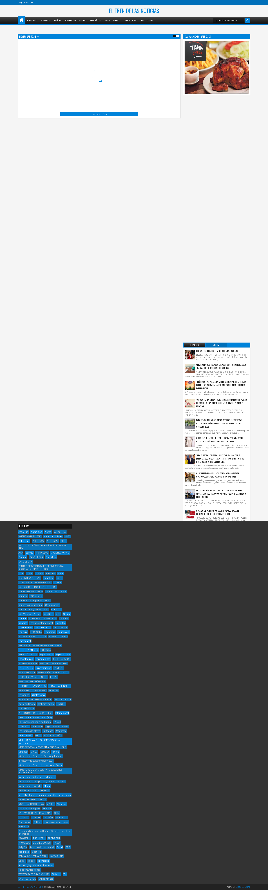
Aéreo (48, 532)
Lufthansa (48, 731)
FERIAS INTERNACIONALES (32, 686)
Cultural (22, 618)
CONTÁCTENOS (147, 20)
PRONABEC (24, 842)
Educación (63, 632)
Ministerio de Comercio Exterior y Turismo (40, 756)
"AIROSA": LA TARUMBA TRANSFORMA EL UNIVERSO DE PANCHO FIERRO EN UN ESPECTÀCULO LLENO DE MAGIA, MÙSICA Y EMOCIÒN (222, 403)
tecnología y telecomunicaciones (36, 865)
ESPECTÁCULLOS (27, 654)
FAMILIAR (58, 668)
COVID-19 (48, 614)
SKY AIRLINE (56, 856)
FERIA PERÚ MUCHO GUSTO (32, 677)
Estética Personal (27, 663)
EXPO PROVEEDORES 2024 (53, 663)
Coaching (49, 578)
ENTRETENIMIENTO (28, 650)
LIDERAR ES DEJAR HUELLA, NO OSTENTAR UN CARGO (217, 350)
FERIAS (54, 677)
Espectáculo (95, 20)
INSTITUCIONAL (26, 708)
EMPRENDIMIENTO (58, 636)
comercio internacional (30, 591)
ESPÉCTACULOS (61, 659)
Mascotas (61, 731)
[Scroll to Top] (263, 885)
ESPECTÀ (46, 650)
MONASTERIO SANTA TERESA (33, 790)
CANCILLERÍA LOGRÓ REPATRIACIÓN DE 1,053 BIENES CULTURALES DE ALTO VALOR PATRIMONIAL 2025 (217, 475)
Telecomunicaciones (29, 869)
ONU (56, 813)
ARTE (63, 541)
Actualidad (46, 20)
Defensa (63, 618)
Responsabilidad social (42, 847)
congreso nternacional (30, 605)
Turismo (56, 874)
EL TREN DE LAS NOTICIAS (134, 11)
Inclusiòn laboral (26, 704)
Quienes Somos (131, 20)
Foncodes (23, 695)
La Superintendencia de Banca (34, 722)
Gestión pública (62, 699)
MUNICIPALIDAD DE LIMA (31, 804)
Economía (50, 632)
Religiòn (22, 847)
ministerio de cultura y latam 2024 (36, 760)
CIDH (21, 573)
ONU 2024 (23, 817)
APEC (68, 536)
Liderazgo (37, 726)
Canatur (22, 557)
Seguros (36, 851)
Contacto (56, 609)
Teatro (31, 860)
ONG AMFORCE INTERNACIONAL (34, 813)
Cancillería (51, 557)
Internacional (62, 713)
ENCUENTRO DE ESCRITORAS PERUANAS (39, 645)
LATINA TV (23, 726)
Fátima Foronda (26, 672)
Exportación (70, 20)
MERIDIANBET (32, 20)
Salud (107, 20)
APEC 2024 (24, 541)
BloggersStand (243, 887)
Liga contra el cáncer (57, 726)
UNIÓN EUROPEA (27, 878)
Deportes (117, 20)
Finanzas (53, 690)
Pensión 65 (61, 817)
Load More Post (99, 114)
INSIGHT (61, 704)
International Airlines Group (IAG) (35, 717)
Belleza (29, 552)
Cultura (82, 20)
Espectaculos (63, 654)
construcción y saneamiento (33, 609)
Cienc (30, 573)
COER (59, 578)
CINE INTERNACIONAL (29, 578)
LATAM (57, 722)
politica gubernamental (56, 822)
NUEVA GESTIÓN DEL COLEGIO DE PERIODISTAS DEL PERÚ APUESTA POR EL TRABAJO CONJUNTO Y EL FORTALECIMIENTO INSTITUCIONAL (221, 493)
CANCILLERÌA (25, 561)
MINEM (34, 751)
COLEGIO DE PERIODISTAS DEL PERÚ (37, 587)
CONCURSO (36, 596)
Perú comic (24, 822)
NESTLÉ (47, 808)
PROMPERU (24, 838)
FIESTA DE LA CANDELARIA (32, 690)
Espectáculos (25, 659)
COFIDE (58, 582)
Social (21, 860)
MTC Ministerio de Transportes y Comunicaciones (44, 795)
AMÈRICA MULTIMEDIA (29, 536)
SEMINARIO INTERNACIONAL (32, 856)
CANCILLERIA (36, 557)
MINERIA (44, 751)
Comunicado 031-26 (56, 591)
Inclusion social (46, 704)
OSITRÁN (48, 817)
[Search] (247, 20)
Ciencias (50, 573)
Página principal (26, 2)
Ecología (22, 632)
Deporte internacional (41, 623)
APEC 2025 (38, 541)
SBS (68, 847)
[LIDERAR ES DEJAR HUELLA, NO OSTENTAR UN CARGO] (190, 354)
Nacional (61, 804)
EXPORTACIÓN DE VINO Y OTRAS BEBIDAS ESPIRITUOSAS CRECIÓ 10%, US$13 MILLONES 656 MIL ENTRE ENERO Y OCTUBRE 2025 (219, 423)
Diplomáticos (60, 627)
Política (57, 20)
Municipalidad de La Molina (32, 799)
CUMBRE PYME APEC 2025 (42, 618)
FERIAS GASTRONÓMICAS (31, 681)
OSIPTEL (36, 817)
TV (64, 874)
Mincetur (23, 751)
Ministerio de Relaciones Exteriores (36, 777)
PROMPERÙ (54, 838)
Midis (38, 735)
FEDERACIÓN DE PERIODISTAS (53, 672)
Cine (60, 573)
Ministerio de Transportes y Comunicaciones (41, 781)
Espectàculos (43, 659)
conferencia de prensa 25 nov (34, 600)
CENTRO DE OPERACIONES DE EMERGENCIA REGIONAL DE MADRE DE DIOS (41, 567)
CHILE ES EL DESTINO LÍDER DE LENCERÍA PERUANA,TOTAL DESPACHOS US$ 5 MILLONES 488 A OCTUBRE (219, 439)
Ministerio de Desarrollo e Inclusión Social (40, 765)
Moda (47, 786)
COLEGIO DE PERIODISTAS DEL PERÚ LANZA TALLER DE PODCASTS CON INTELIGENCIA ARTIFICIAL (218, 512)
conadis (22, 596)
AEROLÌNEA (60, 532)
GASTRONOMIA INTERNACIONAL (34, 699)
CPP (58, 614)
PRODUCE (23, 826)
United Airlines (45, 878)
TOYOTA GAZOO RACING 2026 (33, 874)
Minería (55, 751)
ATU (20, 552)
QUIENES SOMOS (42, 842)
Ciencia (39, 573)
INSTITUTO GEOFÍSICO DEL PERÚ (35, 713)
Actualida (23, 532)
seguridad (23, 851)
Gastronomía (38, 695)
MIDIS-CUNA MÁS (53, 735)
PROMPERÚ (39, 838)
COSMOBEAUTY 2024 (29, 614)
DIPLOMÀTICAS (43, 627)
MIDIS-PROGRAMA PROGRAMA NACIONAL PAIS (42, 747)
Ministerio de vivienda (29, 786)
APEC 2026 (52, 541)
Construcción (52, 605)
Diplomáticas (25, 627)
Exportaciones (43, 668)
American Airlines (53, 536)
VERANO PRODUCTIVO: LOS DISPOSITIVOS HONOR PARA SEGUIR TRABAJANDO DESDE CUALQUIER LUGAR (222, 366)
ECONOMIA (36, 632)
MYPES (50, 804)
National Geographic (29, 808)
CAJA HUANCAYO (60, 552)
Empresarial (24, 641)
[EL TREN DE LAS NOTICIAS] (21, 20)
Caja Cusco (42, 552)
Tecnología (43, 860)
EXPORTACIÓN (25, 668)
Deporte (22, 623)
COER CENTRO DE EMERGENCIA (34, 582)
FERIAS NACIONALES (59, 686)
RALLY (57, 842)
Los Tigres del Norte (29, 731)
